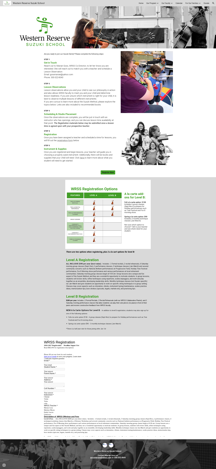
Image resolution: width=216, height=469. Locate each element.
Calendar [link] (179, 3)
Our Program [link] (151, 3)
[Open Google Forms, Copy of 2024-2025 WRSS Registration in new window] (169, 342)
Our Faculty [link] (166, 3)
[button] (213, 3)
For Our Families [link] (191, 3)
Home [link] (141, 3)
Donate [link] (206, 3)
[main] (80, 66)
